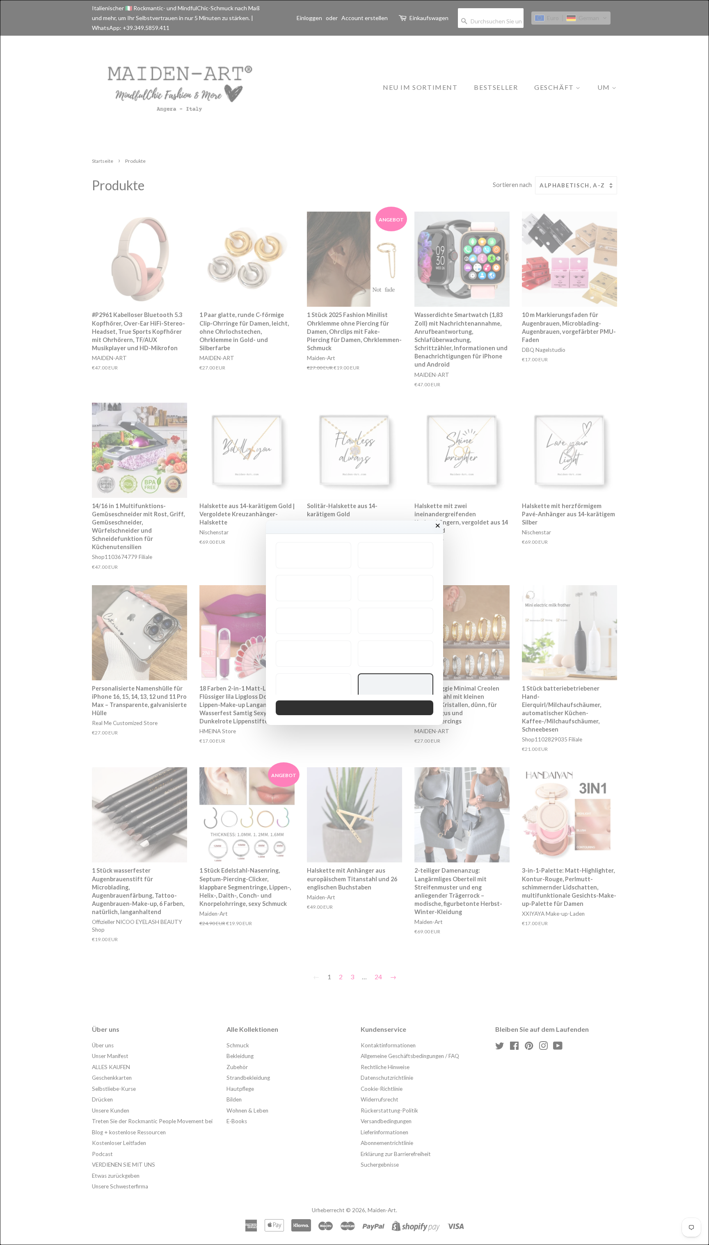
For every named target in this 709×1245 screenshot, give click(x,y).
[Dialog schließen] (438, 526)
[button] (313, 555)
